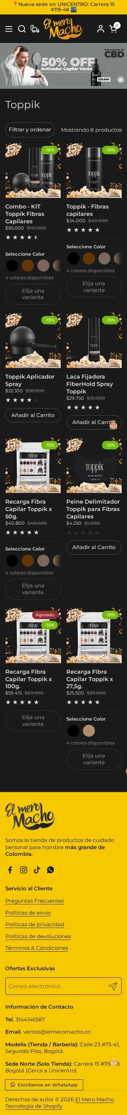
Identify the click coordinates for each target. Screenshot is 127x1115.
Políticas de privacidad (34, 924)
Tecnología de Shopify (33, 1106)
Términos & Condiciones (36, 948)
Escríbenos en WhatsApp (47, 1085)
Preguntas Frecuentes (34, 900)
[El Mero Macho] (62, 28)
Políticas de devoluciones (38, 936)
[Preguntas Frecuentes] (34, 28)
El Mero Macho (94, 1099)
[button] (21, 28)
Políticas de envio (28, 912)
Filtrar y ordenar (30, 129)
